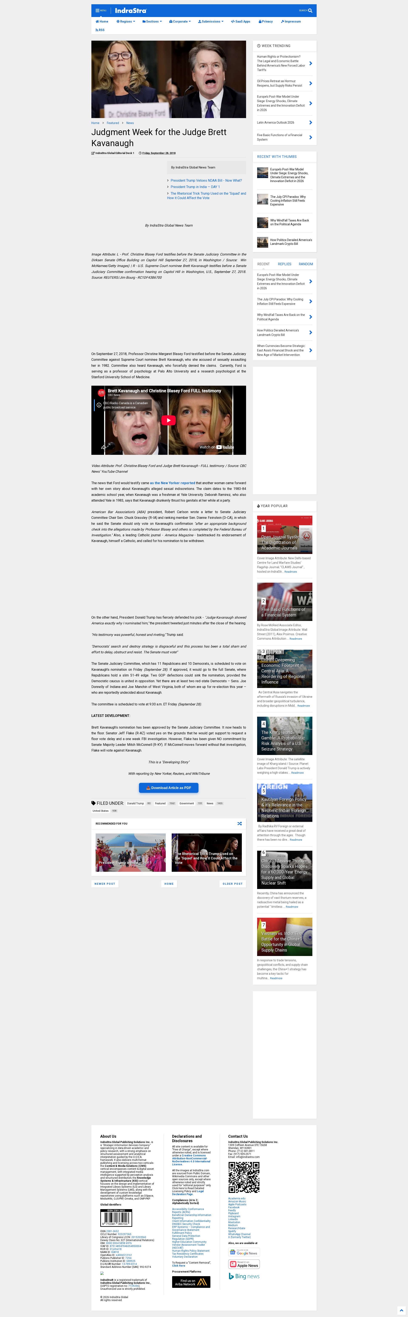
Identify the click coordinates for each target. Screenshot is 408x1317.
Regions (126, 21)
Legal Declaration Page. (188, 1193)
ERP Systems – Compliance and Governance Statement (191, 1228)
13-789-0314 (129, 1264)
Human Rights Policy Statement (191, 1250)
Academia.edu (236, 1198)
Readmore (291, 571)
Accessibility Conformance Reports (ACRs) (188, 1211)
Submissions (210, 21)
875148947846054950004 (125, 1246)
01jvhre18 (116, 1249)
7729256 (133, 1285)
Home (103, 21)
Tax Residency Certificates (188, 1253)
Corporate (180, 21)
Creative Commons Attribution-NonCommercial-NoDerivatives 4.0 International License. (191, 1160)
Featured (113, 123)
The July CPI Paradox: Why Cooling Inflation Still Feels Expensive (288, 200)
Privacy (267, 21)
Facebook (233, 1207)
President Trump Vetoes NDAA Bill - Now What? (206, 180)
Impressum (292, 21)
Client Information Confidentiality (191, 1221)
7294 (128, 1258)
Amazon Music (237, 1201)
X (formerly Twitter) (239, 1237)
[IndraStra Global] (131, 11)
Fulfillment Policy (182, 1232)
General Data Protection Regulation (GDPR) (186, 1237)
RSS (101, 30)
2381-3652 (112, 1231)
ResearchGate (236, 1228)
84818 (115, 1252)
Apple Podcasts (237, 1204)
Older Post (233, 883)
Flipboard (233, 1213)
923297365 (124, 1234)
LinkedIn (233, 1219)
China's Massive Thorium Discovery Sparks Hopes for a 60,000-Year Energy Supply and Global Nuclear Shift (284, 872)
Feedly (232, 1210)
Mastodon (234, 1222)
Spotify (232, 1231)
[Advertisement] (127, 190)
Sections (152, 21)
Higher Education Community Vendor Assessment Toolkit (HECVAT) (189, 1244)
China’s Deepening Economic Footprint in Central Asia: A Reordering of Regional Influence (283, 671)
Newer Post (105, 883)
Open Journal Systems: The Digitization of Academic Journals (282, 542)
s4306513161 (124, 1255)
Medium (233, 1225)
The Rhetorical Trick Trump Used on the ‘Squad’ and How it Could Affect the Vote (206, 195)
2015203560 (138, 1237)
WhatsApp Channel (239, 1234)
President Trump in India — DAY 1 (195, 187)
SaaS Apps (242, 21)
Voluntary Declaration (185, 1256)
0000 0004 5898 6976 (119, 1243)
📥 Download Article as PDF (168, 788)
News (130, 123)
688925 (130, 1261)
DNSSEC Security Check (186, 1224)
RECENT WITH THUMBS (277, 157)
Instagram (234, 1216)
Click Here (178, 1265)
